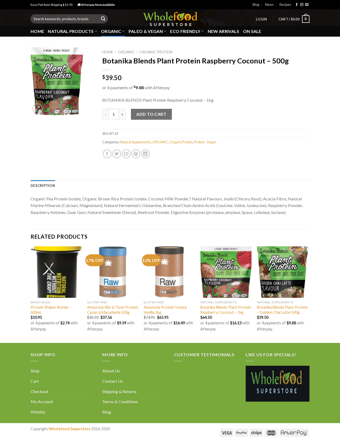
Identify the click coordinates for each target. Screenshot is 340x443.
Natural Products (71, 31)
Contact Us (112, 381)
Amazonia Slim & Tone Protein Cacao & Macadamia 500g (112, 310)
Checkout (39, 391)
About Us (111, 370)
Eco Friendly (185, 31)
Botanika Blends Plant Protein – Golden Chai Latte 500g (282, 310)
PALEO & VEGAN (146, 31)
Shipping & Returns (119, 391)
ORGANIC (111, 31)
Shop (35, 370)
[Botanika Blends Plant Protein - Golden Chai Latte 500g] (282, 272)
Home (37, 31)
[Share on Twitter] (116, 153)
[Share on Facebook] (107, 153)
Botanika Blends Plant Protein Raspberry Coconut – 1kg (225, 310)
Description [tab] (43, 185)
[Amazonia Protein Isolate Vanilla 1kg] (169, 272)
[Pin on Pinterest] (135, 153)
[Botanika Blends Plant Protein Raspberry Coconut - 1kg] (226, 272)
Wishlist (38, 411)
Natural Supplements (135, 142)
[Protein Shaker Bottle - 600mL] (56, 272)
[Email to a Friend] (126, 153)
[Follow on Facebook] (296, 5)
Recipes (285, 4)
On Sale (252, 31)
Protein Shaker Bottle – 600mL (51, 310)
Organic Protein (155, 52)
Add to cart (151, 114)
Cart (35, 381)
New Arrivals (223, 31)
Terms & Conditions (120, 401)
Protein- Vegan (205, 142)
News (269, 4)
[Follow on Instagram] (301, 5)
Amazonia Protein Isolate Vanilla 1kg (165, 310)
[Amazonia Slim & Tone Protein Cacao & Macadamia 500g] (112, 272)
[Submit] (103, 18)
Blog (256, 4)
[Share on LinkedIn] (145, 153)
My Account (42, 401)
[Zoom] (37, 109)
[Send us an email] (306, 5)
